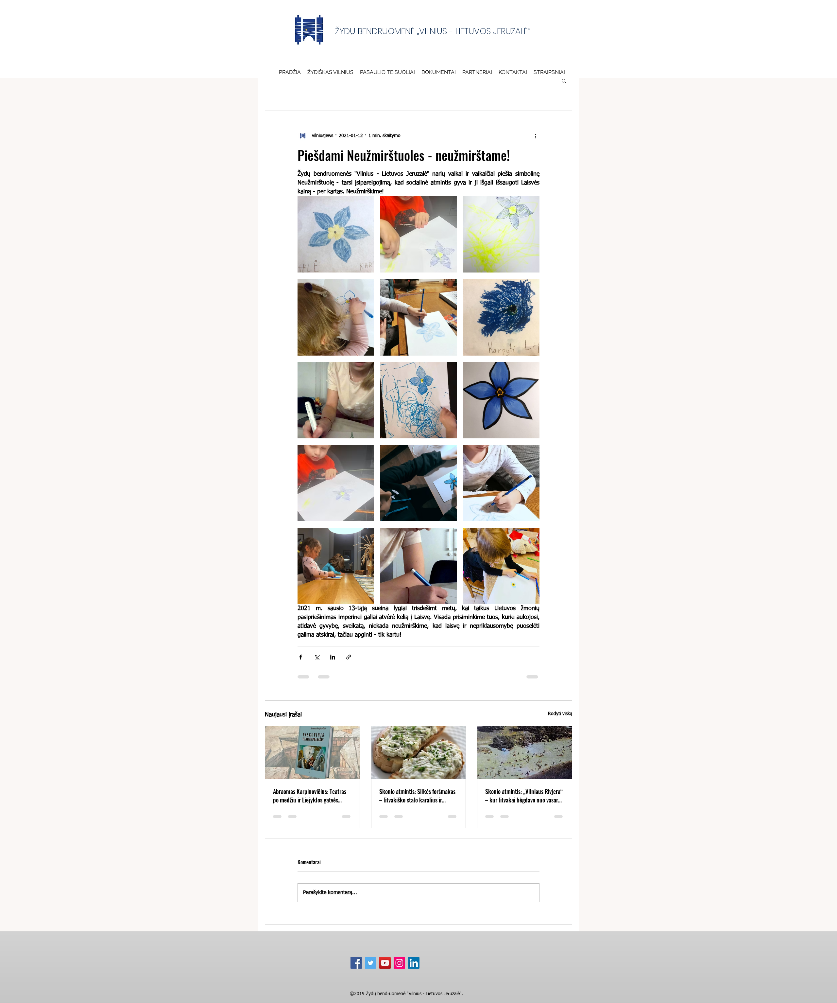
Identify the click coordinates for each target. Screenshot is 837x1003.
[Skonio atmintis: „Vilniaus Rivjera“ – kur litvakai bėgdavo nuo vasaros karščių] (524, 752)
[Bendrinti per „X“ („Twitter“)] (317, 657)
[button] (438, 72)
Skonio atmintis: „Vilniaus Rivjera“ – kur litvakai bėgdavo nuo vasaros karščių (524, 795)
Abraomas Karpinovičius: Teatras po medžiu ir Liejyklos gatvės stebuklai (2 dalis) (309, 795)
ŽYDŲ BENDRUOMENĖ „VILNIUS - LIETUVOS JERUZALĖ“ (432, 31)
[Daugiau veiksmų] (535, 136)
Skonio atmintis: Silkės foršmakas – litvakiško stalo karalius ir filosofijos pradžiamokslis (417, 795)
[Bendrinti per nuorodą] (349, 657)
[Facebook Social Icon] (356, 963)
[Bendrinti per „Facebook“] (301, 657)
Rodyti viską (560, 714)
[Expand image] (336, 234)
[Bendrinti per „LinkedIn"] (333, 657)
